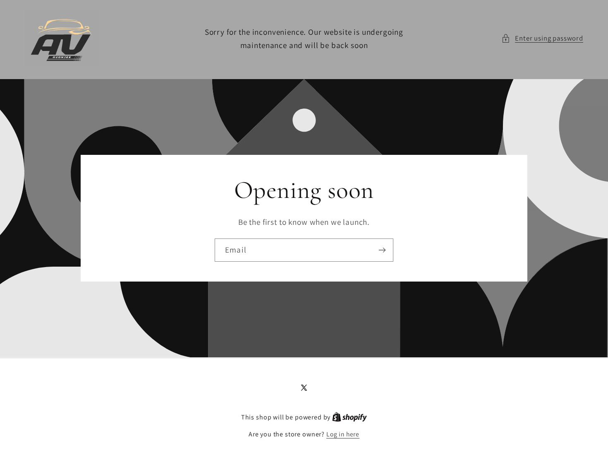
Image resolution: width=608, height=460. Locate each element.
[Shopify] (349, 417)
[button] (542, 38)
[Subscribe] (382, 250)
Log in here (342, 434)
